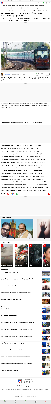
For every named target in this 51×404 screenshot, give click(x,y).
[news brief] (34, 3)
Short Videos (5, 243)
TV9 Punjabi (39, 394)
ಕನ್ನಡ (8, 0)
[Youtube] (8, 194)
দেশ (26, 6)
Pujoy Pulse (38, 8)
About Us (10, 389)
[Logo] (2, 3)
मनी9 (30, 0)
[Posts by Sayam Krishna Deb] (2, 74)
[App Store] (29, 387)
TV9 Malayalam (16, 396)
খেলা (17, 6)
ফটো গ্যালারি (14, 8)
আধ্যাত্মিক (36, 6)
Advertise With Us (17, 389)
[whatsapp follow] (17, 194)
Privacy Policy (35, 389)
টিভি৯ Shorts (4, 8)
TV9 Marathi (14, 394)
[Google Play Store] (21, 386)
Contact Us (4, 389)
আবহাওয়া (19, 8)
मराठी (13, 0)
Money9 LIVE (34, 396)
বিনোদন (20, 6)
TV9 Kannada (27, 394)
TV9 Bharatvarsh (6, 394)
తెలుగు (11, 0)
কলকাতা (9, 6)
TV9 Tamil (45, 394)
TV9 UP (22, 396)
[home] (1, 6)
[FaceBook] (24, 382)
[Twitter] (27, 382)
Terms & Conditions (43, 389)
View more (46, 243)
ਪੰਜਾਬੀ (20, 0)
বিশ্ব (28, 6)
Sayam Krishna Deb (7, 74)
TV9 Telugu (20, 394)
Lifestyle (9, 10)
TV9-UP (33, 0)
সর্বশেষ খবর (5, 6)
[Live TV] (46, 3)
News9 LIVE (27, 396)
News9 (4, 0)
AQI (41, 3)
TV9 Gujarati (33, 394)
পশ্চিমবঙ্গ (13, 6)
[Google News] (12, 194)
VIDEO (9, 8)
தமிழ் (23, 0)
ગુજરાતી (16, 0)
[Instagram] (29, 382)
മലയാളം (26, 0)
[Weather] (39, 3)
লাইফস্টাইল (32, 6)
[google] (40, 74)
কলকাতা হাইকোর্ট (25, 8)
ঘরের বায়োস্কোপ (31, 8)
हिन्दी (1, 0)
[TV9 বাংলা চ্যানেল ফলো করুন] (43, 3)
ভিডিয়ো (3, 306)
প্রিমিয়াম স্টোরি (41, 6)
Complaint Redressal (26, 389)
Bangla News (3, 10)
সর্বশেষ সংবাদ (4, 270)
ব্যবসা (23, 6)
